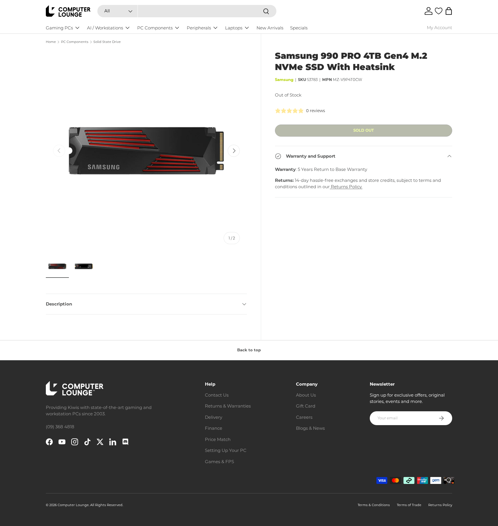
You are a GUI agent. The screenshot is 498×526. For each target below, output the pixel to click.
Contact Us (217, 395)
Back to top (249, 350)
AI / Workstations (105, 28)
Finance (213, 428)
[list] (146, 150)
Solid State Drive (107, 42)
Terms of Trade (409, 505)
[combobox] (186, 11)
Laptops (233, 28)
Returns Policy (440, 505)
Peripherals (199, 28)
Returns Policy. (346, 187)
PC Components (155, 28)
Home (51, 42)
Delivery (213, 417)
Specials (299, 28)
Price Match (218, 439)
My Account (439, 27)
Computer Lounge (73, 505)
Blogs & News (310, 428)
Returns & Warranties (228, 406)
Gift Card (305, 406)
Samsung (284, 80)
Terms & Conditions (374, 505)
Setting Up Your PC (225, 450)
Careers (304, 417)
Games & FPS (219, 461)
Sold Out (363, 130)
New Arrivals (269, 28)
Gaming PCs (59, 28)
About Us (306, 395)
